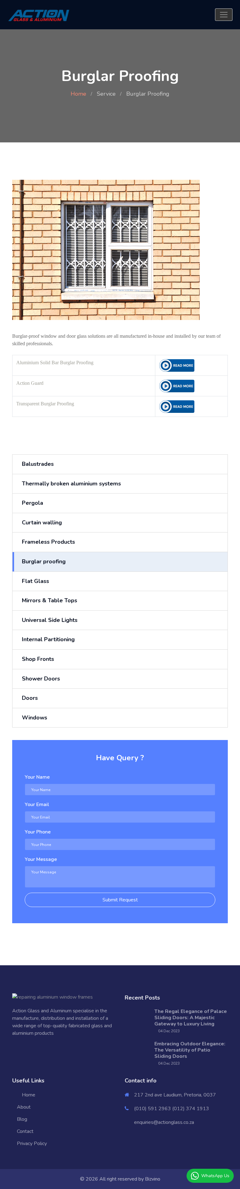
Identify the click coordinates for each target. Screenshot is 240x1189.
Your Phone (38, 831)
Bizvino (152, 1179)
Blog (22, 1119)
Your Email (37, 804)
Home (78, 94)
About (24, 1107)
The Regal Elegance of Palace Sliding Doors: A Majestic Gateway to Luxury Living (190, 1017)
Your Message (41, 859)
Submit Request (120, 899)
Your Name (37, 777)
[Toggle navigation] (223, 14)
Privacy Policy (32, 1143)
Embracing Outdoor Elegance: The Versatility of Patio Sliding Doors (189, 1050)
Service (106, 94)
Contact (25, 1131)
